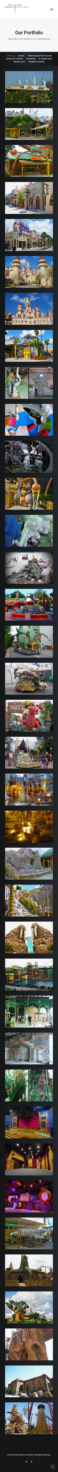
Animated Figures (36, 62)
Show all (11, 56)
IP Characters (45, 59)
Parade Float (19, 62)
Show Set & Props (14, 59)
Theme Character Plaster (40, 56)
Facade (21, 56)
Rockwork (30, 59)
